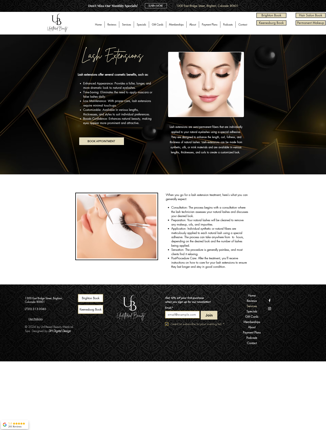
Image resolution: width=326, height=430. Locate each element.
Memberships (252, 322)
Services (252, 306)
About (251, 327)
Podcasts (251, 338)
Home (252, 295)
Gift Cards (251, 316)
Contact (252, 343)
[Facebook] (270, 300)
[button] (126, 24)
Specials (252, 311)
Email (169, 307)
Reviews (252, 301)
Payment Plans (252, 332)
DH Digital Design (59, 331)
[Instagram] (270, 309)
